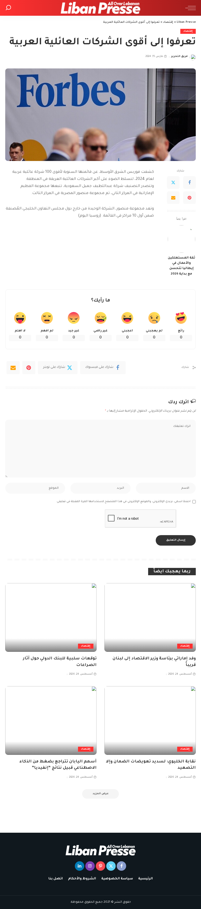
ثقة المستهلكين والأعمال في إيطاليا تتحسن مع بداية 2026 (181, 266)
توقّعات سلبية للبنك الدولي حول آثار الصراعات (60, 662)
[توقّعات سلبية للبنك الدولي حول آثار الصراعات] (51, 617)
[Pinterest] (189, 197)
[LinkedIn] (79, 866)
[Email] (173, 197)
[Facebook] (189, 182)
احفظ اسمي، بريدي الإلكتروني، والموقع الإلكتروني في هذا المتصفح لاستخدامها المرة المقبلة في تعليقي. (123, 501)
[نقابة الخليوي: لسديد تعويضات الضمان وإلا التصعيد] (150, 720)
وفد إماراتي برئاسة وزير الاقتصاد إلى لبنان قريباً (154, 662)
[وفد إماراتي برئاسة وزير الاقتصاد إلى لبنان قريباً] (150, 617)
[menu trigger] (189, 8)
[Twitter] (173, 182)
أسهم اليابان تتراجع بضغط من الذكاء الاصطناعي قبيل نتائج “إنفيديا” (58, 765)
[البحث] (8, 8)
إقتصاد (188, 31)
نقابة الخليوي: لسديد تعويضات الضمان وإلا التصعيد (151, 765)
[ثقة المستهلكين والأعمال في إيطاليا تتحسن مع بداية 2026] (181, 239)
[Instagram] (90, 866)
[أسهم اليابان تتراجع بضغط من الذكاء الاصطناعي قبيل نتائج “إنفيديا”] (51, 720)
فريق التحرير (179, 56)
